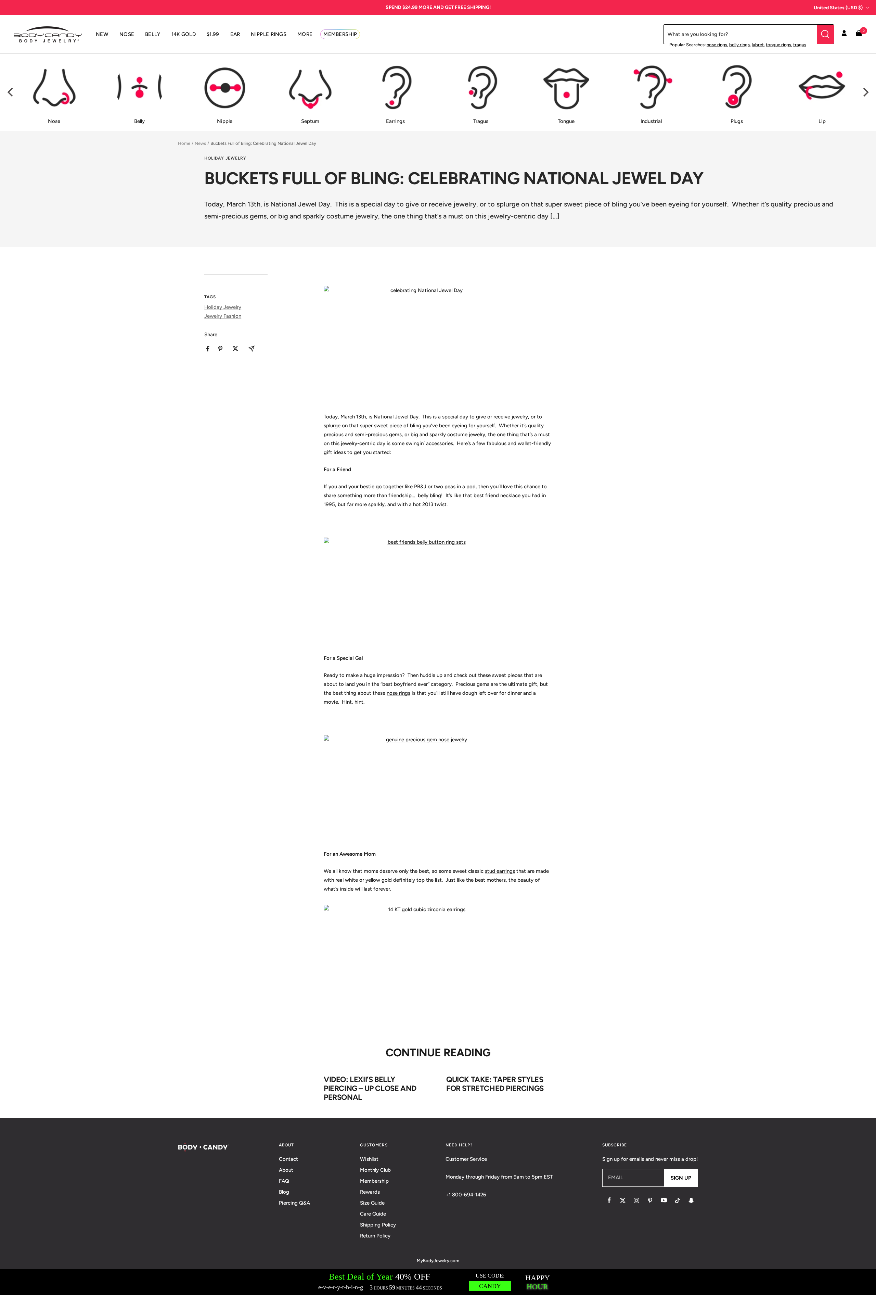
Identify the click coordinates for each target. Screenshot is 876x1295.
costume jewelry (466, 434)
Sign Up (681, 1178)
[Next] (865, 92)
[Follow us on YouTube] (664, 1200)
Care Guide (373, 1214)
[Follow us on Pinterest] (650, 1200)
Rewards (370, 1192)
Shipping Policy (378, 1225)
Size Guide (372, 1203)
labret (758, 44)
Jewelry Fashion (222, 316)
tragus (799, 44)
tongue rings (778, 44)
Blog (284, 1192)
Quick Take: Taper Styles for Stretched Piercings (495, 1084)
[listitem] (207, 349)
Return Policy (375, 1236)
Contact (288, 1159)
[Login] (844, 34)
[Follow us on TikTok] (677, 1200)
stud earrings (500, 871)
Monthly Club (375, 1170)
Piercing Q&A (294, 1203)
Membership (374, 1181)
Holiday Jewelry (225, 158)
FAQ (284, 1181)
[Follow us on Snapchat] (691, 1200)
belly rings (739, 44)
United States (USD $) (838, 8)
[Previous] (10, 92)
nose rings (717, 44)
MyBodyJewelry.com (438, 1260)
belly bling (429, 495)
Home (184, 143)
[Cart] (858, 34)
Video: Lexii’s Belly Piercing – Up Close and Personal (370, 1088)
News (200, 143)
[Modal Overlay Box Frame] (438, 1282)
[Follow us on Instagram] (636, 1200)
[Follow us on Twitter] (623, 1200)
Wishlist (369, 1159)
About (286, 1170)
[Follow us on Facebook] (609, 1200)
